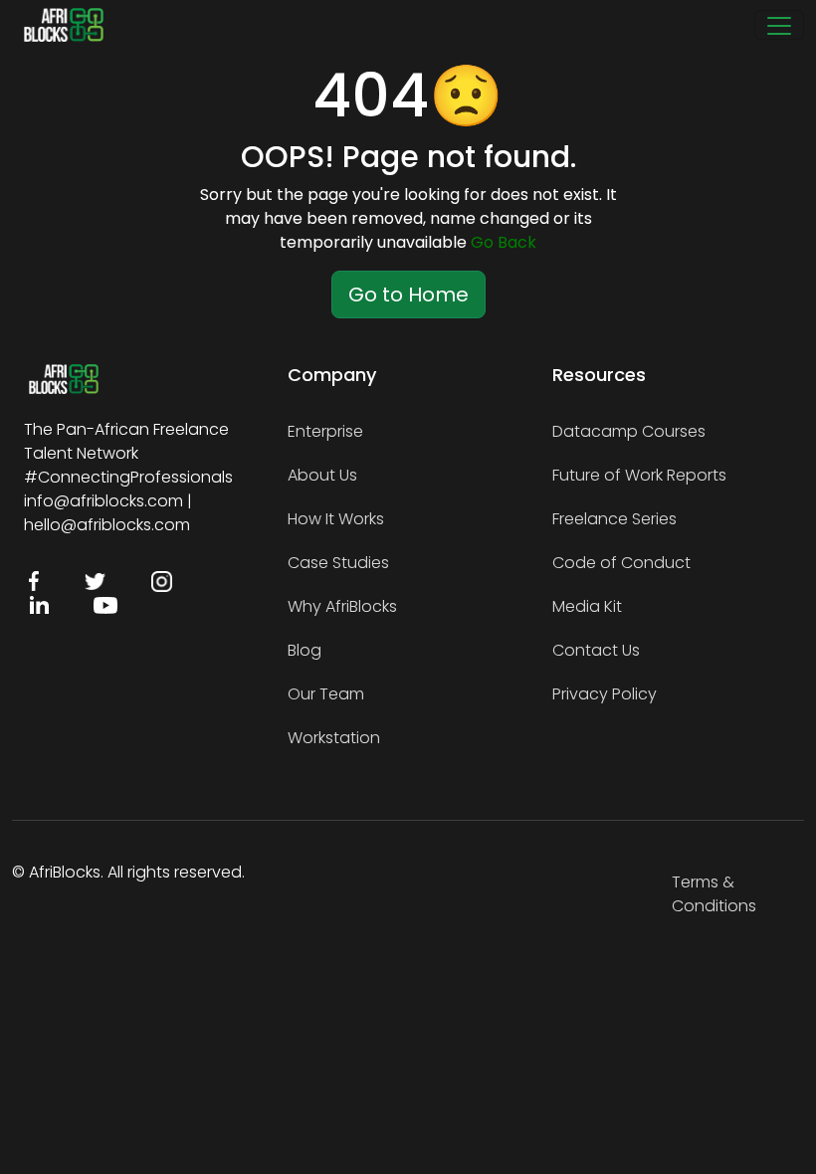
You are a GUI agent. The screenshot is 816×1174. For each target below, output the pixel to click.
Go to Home (408, 294)
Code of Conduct (621, 562)
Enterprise (325, 431)
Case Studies (338, 562)
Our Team (326, 694)
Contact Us (596, 650)
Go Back (503, 242)
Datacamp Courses (629, 431)
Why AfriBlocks (342, 606)
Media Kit (587, 606)
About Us (322, 475)
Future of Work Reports (639, 475)
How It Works (336, 518)
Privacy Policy (604, 694)
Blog (304, 650)
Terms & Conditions (714, 894)
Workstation (334, 737)
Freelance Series (614, 518)
